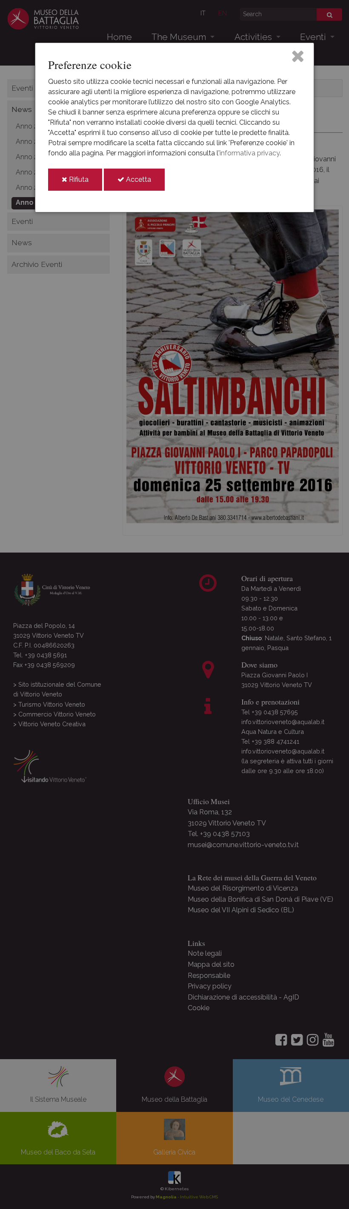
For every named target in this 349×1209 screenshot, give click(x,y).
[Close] (297, 55)
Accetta (144, 183)
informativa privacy (250, 153)
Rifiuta (84, 183)
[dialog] (174, 127)
